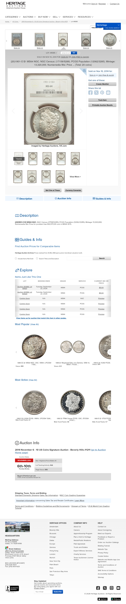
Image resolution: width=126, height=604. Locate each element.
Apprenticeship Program (83, 533)
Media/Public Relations (82, 540)
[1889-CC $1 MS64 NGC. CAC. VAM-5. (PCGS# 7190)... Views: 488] (34, 345)
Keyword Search (113, 28)
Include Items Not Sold (25, 259)
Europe (52, 544)
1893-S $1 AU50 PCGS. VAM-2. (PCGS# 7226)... (34, 418)
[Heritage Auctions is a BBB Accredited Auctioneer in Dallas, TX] (12, 589)
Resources (84, 16)
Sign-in (17, 48)
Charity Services (80, 554)
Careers (77, 530)
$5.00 (101, 288)
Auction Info (64, 198)
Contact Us (114, 4)
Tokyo (52, 575)
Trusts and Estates (81, 547)
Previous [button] (13, 110)
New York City (55, 561)
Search (102, 258)
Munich (52, 558)
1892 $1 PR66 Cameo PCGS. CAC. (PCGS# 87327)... (73, 419)
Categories (11, 16)
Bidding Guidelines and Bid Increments (52, 506)
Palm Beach (54, 564)
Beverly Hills (54, 530)
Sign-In (94, 4)
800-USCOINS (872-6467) (14, 563)
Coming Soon (25, 298)
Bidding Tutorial (104, 546)
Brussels (53, 533)
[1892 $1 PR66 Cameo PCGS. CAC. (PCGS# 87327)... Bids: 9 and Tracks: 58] (72, 401)
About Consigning (104, 530)
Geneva (52, 547)
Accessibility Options (106, 574)
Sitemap (101, 577)
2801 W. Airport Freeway (14, 551)
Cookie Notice (103, 556)
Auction (97, 28)
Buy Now (43, 16)
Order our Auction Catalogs (108, 542)
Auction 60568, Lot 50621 (24, 287)
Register (102, 4)
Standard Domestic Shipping (27, 495)
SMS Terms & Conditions (107, 570)
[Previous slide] (7, 41)
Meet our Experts (104, 533)
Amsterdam (54, 527)
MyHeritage (102, 25)
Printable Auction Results (102, 105)
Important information (25, 501)
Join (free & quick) (80, 57)
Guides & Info (103, 198)
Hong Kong (54, 551)
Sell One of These (53, 190)
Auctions (28, 16)
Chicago (53, 537)
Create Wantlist (102, 84)
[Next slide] (119, 41)
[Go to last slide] (17, 352)
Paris (51, 568)
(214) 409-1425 (14, 566)
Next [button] (80, 110)
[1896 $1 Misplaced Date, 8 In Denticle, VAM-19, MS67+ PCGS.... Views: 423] (72, 345)
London (52, 554)
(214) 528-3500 (11, 565)
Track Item (102, 100)
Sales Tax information (49, 495)
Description (25, 198)
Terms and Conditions (24, 506)
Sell (55, 16)
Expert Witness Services (83, 551)
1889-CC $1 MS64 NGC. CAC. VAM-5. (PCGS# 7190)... (34, 363)
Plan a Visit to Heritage (82, 537)
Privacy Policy (103, 553)
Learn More (79, 501)
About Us (77, 527)
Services (68, 16)
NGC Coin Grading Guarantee (72, 495)
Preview (101, 298)
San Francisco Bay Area (59, 571)
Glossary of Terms (78, 506)
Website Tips (103, 549)
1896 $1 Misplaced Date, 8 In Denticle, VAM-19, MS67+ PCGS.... (72, 363)
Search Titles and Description (49, 259)
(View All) (34, 324)
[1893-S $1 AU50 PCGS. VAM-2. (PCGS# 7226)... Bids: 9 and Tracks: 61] (34, 401)
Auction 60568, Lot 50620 (24, 293)
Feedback (101, 537)
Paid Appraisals (79, 544)
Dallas (52, 540)
